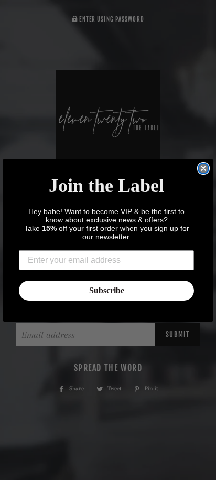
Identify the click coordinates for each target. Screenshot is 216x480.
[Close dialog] (203, 168)
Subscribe (106, 290)
